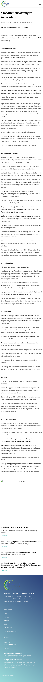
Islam (9, 22)
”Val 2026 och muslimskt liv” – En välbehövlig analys (19, 531)
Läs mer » (4, 536)
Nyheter (7, 624)
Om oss (6, 617)
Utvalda (15, 22)
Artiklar (6, 621)
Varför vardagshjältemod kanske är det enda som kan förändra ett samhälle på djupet (21, 542)
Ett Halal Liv (8, 628)
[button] (40, 3)
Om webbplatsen (10, 631)
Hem (5, 614)
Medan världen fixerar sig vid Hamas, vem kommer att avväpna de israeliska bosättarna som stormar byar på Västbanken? (21, 565)
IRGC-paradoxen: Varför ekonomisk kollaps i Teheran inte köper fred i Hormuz (19, 553)
